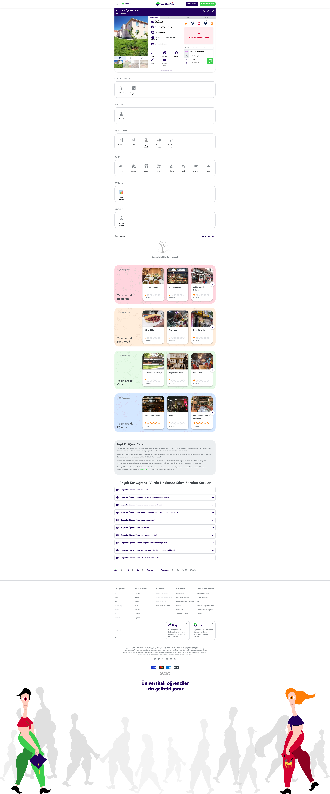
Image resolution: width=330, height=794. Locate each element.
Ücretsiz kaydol (170, 420)
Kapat (156, 420)
